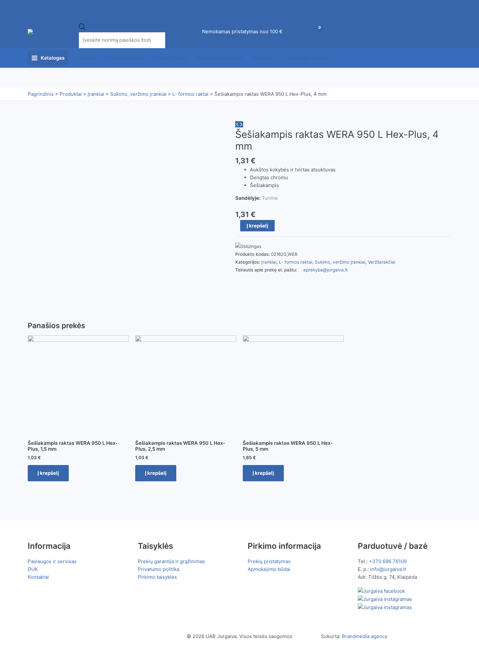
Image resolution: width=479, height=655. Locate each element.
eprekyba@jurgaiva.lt (325, 269)
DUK (33, 569)
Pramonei (263, 58)
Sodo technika (170, 58)
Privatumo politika (158, 569)
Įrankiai (88, 58)
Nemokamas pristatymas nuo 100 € (242, 31)
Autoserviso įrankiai (219, 58)
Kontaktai (38, 577)
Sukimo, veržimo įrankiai (340, 262)
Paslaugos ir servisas (52, 561)
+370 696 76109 (388, 561)
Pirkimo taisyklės (157, 577)
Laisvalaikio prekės (306, 58)
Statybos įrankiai (125, 58)
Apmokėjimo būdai (269, 569)
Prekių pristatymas (269, 561)
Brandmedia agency (364, 636)
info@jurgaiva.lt (388, 569)
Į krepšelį (257, 226)
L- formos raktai (295, 262)
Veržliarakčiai (381, 262)
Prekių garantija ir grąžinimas (171, 561)
